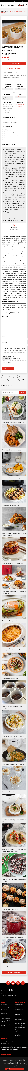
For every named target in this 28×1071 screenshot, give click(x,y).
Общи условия (4, 1009)
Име (3, 337)
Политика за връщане (20, 1012)
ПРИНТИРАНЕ (15, 63)
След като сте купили (20, 1017)
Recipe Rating (6, 313)
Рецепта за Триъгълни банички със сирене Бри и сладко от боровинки (8, 378)
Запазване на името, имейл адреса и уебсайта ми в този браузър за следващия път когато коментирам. (15, 351)
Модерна (20, 97)
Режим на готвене (11, 72)
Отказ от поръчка (19, 1009)
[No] (26, 1064)
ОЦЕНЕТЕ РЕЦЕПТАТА (14, 68)
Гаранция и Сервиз (19, 1004)
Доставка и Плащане (19, 1007)
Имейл (4, 343)
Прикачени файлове (8, 356)
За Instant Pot (4, 1004)
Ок (6, 1068)
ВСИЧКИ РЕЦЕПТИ (14, 972)
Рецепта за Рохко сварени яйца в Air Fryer (21, 378)
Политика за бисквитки (6, 1016)
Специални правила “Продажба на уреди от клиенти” (6, 1020)
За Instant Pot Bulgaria (5, 1007)
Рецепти (7, 11)
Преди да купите (18, 1014)
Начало (2, 11)
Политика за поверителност (16, 1068)
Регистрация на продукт (20, 1027)
